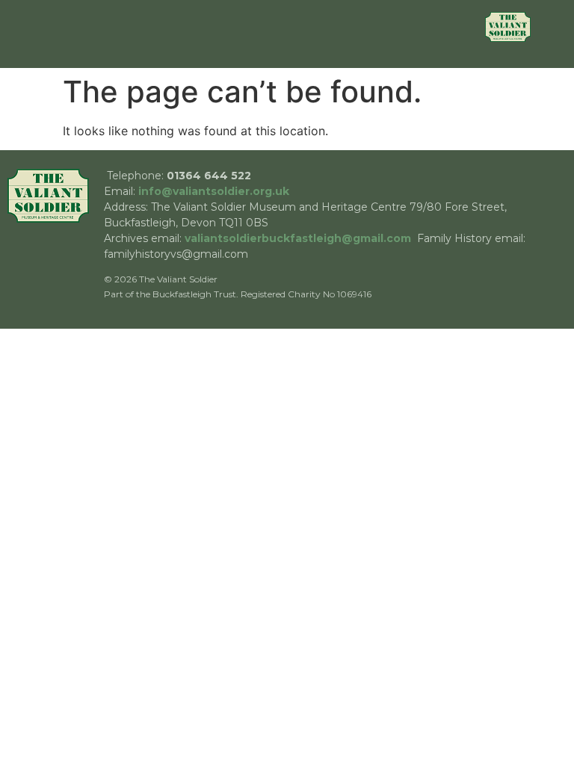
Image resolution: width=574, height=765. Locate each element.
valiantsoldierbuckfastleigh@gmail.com (298, 238)
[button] (270, 34)
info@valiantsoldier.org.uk (213, 191)
